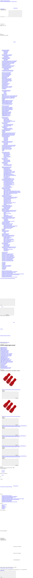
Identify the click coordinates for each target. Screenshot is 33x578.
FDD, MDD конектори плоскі (8, 173)
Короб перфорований (7, 244)
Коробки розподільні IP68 (7, 237)
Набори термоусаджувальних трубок (9, 226)
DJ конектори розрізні (7, 177)
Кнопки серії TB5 (6, 119)
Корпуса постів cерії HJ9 (7, 125)
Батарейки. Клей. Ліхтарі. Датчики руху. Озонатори (9, 501)
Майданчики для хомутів (7, 213)
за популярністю (3, 370)
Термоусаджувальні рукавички (8, 227)
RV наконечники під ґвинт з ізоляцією (9, 171)
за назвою (18, 370)
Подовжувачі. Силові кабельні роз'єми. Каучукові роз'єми (10, 274)
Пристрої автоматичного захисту (7, 270)
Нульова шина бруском (7, 190)
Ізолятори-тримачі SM (7, 207)
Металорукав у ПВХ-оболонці (8, 249)
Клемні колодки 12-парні (7, 201)
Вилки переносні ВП (7, 153)
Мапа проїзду (2, 570)
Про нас (1, 278)
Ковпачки (5, 204)
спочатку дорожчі (14, 370)
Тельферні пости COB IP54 (8, 128)
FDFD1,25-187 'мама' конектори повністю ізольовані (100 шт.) (11, 416)
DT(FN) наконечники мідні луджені (9, 183)
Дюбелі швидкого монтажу (8, 216)
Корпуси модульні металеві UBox (9, 241)
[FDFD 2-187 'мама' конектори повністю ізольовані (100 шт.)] (17, 435)
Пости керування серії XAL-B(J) (8, 124)
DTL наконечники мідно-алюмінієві (9, 184)
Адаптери (5, 157)
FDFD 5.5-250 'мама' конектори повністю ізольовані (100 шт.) (11, 456)
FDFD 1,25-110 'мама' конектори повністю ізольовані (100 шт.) (11, 389)
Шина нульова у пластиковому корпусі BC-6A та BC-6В (12, 191)
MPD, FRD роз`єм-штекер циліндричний (10, 175)
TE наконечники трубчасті (8, 170)
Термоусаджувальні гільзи (7, 228)
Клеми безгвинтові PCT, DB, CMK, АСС (10, 202)
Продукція (4, 278)
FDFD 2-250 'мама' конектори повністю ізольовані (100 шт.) (11, 446)
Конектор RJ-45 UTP (7, 168)
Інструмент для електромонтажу (7, 276)
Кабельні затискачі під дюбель (8, 215)
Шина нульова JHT (6, 194)
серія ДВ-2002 (6, 59)
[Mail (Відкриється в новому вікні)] (19, 298)
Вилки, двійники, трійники (8, 164)
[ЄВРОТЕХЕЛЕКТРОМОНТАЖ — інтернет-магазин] (4, 478)
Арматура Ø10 (6, 139)
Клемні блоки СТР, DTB (7, 200)
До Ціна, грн (8, 467)
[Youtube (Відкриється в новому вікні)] (6, 298)
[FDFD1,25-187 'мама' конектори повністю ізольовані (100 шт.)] (17, 407)
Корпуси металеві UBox (7, 240)
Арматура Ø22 (6, 137)
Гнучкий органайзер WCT (7, 165)
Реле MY (5, 91)
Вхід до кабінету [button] (4, 504)
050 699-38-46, (15, 8)
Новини (11, 278)
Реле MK (5, 93)
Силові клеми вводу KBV (7, 198)
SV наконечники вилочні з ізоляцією (9, 172)
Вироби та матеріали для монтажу (7, 275)
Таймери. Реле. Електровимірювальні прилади (9, 272)
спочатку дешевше (8, 370)
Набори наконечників (7, 169)
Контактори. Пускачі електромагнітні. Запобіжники (9, 271)
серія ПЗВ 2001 (6, 56)
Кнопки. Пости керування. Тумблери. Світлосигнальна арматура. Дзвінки (13, 273)
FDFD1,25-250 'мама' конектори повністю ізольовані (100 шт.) (11, 426)
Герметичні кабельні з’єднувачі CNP (9, 221)
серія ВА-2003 (6, 52)
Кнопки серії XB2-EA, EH (8, 120)
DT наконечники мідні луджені (8, 181)
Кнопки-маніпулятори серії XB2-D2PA (9, 121)
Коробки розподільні (7, 236)
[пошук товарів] (15, 13)
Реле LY (5, 92)
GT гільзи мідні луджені (7, 186)
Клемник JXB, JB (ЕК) (7, 199)
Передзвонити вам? (3, 9)
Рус (2, 306)
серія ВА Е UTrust (6, 69)
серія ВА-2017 (6, 51)
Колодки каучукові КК (7, 161)
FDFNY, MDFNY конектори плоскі (9, 174)
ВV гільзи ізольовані (7, 176)
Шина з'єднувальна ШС (7, 189)
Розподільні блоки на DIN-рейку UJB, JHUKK (10, 197)
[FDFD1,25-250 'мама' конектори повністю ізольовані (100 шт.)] (17, 425)
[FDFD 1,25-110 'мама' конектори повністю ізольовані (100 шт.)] (17, 380)
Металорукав (6, 248)
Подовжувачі (6, 163)
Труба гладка (6, 250)
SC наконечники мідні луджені (8, 180)
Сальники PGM (6, 220)
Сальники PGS (6, 219)
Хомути (5, 212)
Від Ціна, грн (2, 467)
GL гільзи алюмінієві (7, 185)
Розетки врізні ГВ (6, 155)
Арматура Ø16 (6, 138)
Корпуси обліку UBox (7, 242)
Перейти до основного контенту (5, 0)
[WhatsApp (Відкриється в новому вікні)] (6, 291)
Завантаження (8, 278)
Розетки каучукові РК (7, 160)
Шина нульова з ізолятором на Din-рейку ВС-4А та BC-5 (12, 192)
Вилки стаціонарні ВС (7, 154)
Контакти (13, 278)
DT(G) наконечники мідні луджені (9, 182)
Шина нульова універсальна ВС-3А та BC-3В (10, 193)
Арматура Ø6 (6, 144)
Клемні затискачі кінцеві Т (8, 203)
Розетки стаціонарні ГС (7, 156)
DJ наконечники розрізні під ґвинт (9, 178)
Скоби (5, 214)
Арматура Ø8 (6, 140)
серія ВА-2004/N (6, 68)
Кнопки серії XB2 (6, 118)
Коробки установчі (6, 238)
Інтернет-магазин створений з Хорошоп (6, 486)
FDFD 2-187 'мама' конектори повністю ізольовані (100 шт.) (11, 436)
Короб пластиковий (7, 245)
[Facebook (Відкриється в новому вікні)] (19, 291)
